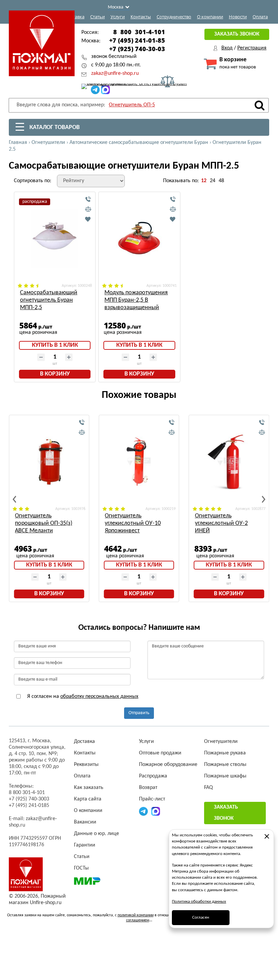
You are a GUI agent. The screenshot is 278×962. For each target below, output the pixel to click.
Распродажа (153, 776)
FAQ (208, 787)
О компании (210, 17)
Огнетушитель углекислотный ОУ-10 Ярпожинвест (133, 523)
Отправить (139, 712)
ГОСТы (81, 868)
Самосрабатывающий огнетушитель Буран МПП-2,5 (48, 300)
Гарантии (84, 845)
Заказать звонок (236, 34)
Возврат (148, 787)
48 (221, 181)
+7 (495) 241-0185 (29, 805)
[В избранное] (88, 219)
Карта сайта (87, 799)
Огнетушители (221, 741)
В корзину (55, 374)
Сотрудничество (174, 17)
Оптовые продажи (160, 753)
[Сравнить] (88, 209)
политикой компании (136, 915)
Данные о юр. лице (96, 833)
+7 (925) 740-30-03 (137, 49)
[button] (14, 499)
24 (212, 181)
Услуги (118, 17)
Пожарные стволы (225, 764)
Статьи (97, 17)
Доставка (74, 17)
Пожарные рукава (225, 753)
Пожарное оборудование (168, 764)
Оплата (260, 17)
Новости (238, 17)
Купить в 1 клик (55, 345)
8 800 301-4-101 (139, 32)
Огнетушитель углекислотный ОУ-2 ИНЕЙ (221, 523)
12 (203, 181)
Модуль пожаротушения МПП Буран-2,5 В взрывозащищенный (136, 300)
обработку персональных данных (99, 696)
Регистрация (251, 48)
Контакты (141, 17)
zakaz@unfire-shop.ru (115, 73)
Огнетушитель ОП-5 (132, 105)
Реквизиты (86, 764)
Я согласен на (82, 696)
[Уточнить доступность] (88, 199)
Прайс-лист (152, 799)
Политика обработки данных (199, 901)
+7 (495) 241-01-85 (137, 40)
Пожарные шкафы (225, 776)
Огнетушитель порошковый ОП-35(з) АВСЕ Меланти (43, 523)
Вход (227, 48)
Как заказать (88, 787)
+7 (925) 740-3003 (29, 799)
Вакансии (85, 822)
